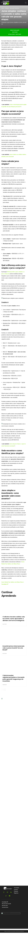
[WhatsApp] (17, 694)
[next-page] (5, 690)
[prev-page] (2, 690)
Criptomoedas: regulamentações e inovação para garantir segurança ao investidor (13, 678)
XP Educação (15, 30)
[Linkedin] (11, 892)
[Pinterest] (13, 694)
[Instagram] (7, 892)
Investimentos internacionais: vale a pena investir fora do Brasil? (14, 648)
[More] (20, 694)
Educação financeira (14, 8)
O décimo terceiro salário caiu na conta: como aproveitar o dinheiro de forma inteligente (14, 618)
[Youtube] (9, 895)
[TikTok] (6, 895)
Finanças (7, 8)
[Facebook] (7, 694)
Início (2, 8)
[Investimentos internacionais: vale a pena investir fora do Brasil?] (14, 636)
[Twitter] (10, 694)
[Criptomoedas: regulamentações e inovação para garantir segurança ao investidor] (14, 665)
